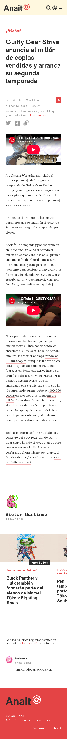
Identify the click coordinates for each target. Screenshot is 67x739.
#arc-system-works (21, 111)
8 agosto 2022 (23, 662)
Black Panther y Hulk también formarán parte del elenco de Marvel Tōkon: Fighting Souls (25, 590)
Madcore (21, 658)
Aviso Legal (16, 716)
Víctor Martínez (27, 100)
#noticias (38, 115)
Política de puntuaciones (28, 720)
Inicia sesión (31, 643)
